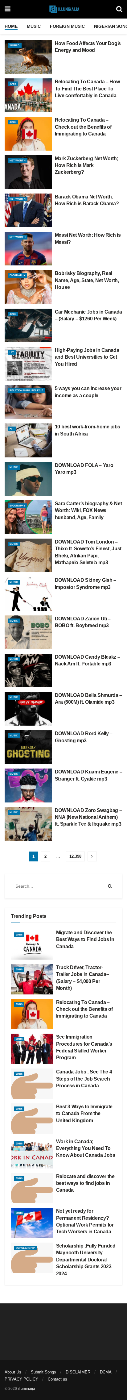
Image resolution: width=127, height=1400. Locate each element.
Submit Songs (43, 1372)
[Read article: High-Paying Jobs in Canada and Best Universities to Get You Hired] (28, 364)
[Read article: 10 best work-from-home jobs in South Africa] (28, 440)
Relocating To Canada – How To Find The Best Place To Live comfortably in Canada (87, 88)
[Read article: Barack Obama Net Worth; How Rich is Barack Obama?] (28, 210)
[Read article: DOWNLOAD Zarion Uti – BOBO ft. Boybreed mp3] (28, 632)
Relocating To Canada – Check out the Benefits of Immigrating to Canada (83, 126)
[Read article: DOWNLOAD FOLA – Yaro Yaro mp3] (28, 479)
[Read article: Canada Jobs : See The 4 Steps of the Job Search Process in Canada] (32, 1084)
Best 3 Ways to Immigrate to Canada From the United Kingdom (84, 1113)
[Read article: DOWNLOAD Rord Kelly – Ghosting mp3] (28, 747)
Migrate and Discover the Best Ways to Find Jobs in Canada (85, 939)
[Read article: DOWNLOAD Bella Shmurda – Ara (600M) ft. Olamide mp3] (28, 709)
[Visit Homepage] (63, 9)
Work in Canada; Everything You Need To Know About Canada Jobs (85, 1148)
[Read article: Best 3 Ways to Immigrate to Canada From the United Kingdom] (32, 1118)
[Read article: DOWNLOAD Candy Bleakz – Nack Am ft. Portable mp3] (28, 670)
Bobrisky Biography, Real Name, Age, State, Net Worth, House (87, 280)
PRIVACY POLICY (21, 1379)
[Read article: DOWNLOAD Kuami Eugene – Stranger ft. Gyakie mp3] (28, 785)
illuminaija (26, 1388)
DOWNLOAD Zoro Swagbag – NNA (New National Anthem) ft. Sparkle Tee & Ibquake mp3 (88, 817)
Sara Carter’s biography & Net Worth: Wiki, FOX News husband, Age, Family (88, 510)
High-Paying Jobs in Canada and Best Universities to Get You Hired (87, 357)
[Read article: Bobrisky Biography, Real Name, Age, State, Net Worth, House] (28, 287)
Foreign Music (67, 26)
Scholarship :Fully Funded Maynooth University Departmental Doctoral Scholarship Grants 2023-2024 (86, 1259)
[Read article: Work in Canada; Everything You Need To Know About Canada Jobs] (32, 1153)
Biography (17, 275)
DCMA (106, 1372)
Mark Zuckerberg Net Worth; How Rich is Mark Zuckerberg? (86, 165)
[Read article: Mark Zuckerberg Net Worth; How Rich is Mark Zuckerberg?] (28, 172)
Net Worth (18, 160)
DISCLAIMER (78, 1372)
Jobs (13, 83)
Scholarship (25, 1248)
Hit (12, 352)
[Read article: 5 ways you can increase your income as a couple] (28, 402)
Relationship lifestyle (26, 390)
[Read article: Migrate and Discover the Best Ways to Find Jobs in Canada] (32, 944)
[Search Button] (119, 9)
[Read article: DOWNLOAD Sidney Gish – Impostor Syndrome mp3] (28, 593)
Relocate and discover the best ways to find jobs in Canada (85, 1183)
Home (11, 26)
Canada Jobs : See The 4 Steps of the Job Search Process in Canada (84, 1078)
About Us (13, 1372)
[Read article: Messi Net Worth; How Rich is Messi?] (28, 248)
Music (34, 26)
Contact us (57, 1379)
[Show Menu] (7, 9)
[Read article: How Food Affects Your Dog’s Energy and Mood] (28, 57)
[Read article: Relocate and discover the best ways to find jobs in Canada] (32, 1188)
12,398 (75, 856)
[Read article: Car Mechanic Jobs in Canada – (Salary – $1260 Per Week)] (28, 325)
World (15, 45)
